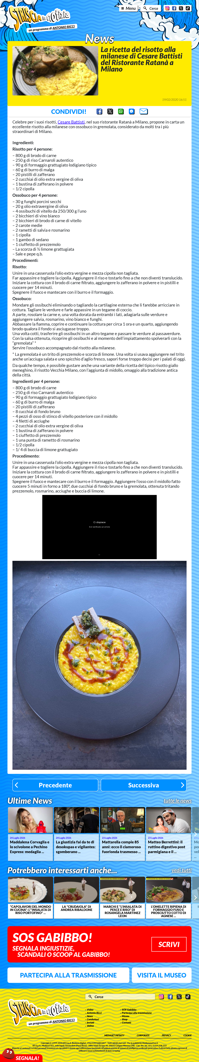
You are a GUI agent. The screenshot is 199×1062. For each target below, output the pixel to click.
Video (90, 1009)
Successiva (143, 785)
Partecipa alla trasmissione (68, 975)
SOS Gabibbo (129, 1009)
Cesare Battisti (71, 121)
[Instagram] (167, 8)
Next (195, 834)
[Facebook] (174, 8)
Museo (125, 1016)
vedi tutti (182, 870)
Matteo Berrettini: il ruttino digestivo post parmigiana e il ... (166, 847)
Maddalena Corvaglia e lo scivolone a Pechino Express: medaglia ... (29, 847)
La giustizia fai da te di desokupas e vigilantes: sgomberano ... (76, 847)
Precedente (55, 785)
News (90, 1016)
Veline (90, 1025)
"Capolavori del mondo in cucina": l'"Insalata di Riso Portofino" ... (30, 909)
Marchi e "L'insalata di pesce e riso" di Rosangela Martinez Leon (122, 911)
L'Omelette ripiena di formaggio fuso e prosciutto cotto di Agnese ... (168, 911)
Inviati (90, 1022)
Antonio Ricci (94, 1012)
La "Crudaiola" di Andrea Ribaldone (76, 908)
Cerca (153, 8)
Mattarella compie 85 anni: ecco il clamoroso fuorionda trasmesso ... (121, 847)
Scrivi (169, 944)
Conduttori (93, 1019)
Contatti (126, 1022)
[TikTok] (188, 8)
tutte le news (178, 800)
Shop (124, 1019)
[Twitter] (181, 8)
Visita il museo (161, 975)
